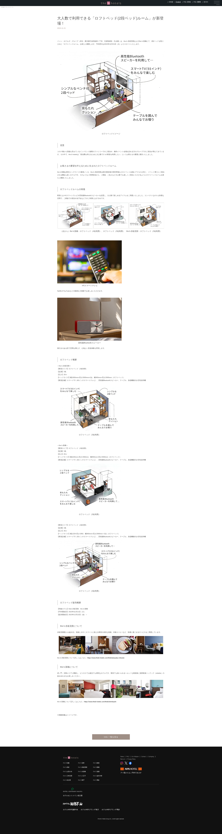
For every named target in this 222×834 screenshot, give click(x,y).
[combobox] (178, 2)
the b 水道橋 (82, 771)
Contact (143, 756)
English (178, 2)
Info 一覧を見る (111, 737)
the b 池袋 (96, 771)
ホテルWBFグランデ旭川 (90, 809)
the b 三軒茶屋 (67, 776)
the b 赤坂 (66, 767)
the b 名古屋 (67, 780)
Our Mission (135, 756)
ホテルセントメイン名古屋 (72, 795)
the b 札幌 (66, 763)
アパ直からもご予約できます (131, 773)
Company (151, 756)
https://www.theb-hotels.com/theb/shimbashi (100, 702)
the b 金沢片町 (97, 776)
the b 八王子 (82, 776)
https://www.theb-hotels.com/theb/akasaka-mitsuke (105, 658)
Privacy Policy (131, 759)
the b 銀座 (96, 763)
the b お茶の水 (67, 771)
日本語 (171, 2)
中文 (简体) (187, 2)
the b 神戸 (81, 780)
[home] (111, 3)
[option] (170, 2)
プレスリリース (9, 7)
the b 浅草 (81, 763)
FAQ (127, 756)
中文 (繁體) (197, 2)
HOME (3, 7)
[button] (217, 3)
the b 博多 (96, 780)
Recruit (122, 759)
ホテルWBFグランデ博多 (111, 809)
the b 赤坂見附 (82, 767)
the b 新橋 (96, 767)
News (122, 756)
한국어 (206, 2)
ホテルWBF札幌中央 (70, 809)
